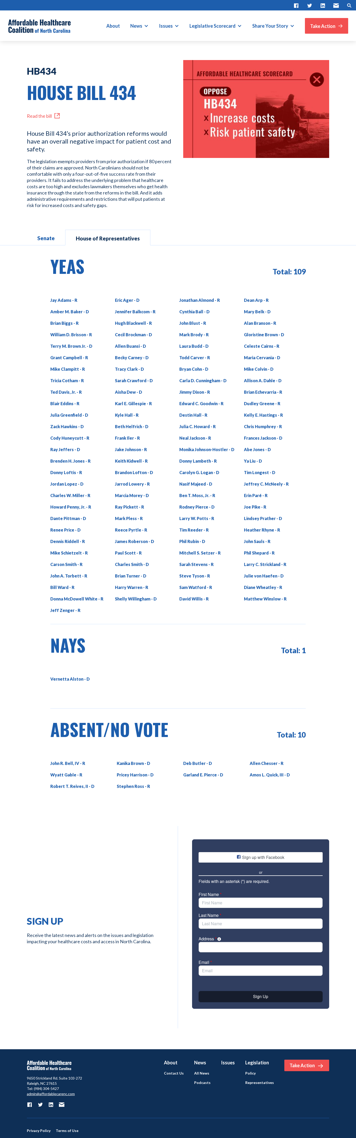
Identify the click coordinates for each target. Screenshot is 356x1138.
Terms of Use (67, 1131)
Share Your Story (270, 26)
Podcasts (202, 1083)
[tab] (46, 237)
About (113, 26)
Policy (250, 1073)
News (136, 26)
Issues (166, 26)
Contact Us (174, 1073)
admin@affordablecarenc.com (51, 1094)
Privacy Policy (39, 1131)
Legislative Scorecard (212, 26)
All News (201, 1073)
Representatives (259, 1083)
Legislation (257, 1062)
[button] (139, 25)
